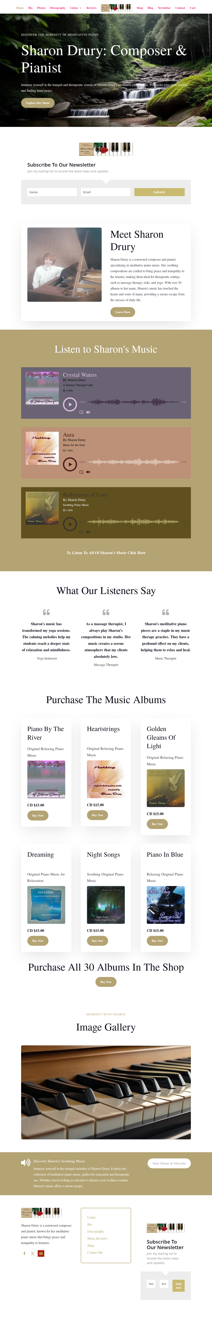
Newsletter (164, 8)
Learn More (122, 312)
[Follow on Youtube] (41, 1253)
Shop (140, 8)
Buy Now (37, 815)
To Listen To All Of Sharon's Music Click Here (106, 552)
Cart (193, 8)
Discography (58, 8)
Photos (41, 8)
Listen (74, 8)
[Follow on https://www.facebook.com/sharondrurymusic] (24, 1253)
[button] (70, 404)
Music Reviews (97, 1238)
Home (20, 8)
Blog (150, 8)
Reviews (91, 8)
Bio (30, 8)
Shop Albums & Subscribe (169, 1163)
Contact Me (95, 1252)
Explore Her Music (38, 103)
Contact (180, 8)
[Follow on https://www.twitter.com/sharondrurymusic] (32, 1253)
